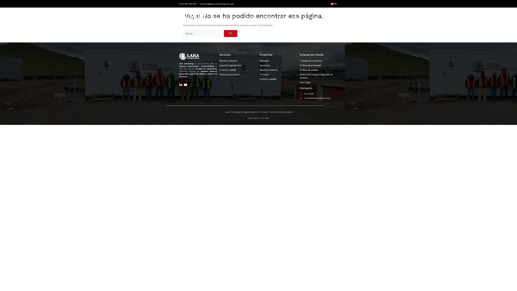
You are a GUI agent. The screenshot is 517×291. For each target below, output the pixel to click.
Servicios (248, 17)
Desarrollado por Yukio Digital (258, 118)
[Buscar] (230, 33)
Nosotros (232, 17)
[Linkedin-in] (180, 84)
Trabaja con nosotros (305, 17)
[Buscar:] (203, 33)
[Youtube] (185, 84)
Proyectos (269, 17)
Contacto (329, 17)
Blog (284, 17)
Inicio (217, 17)
